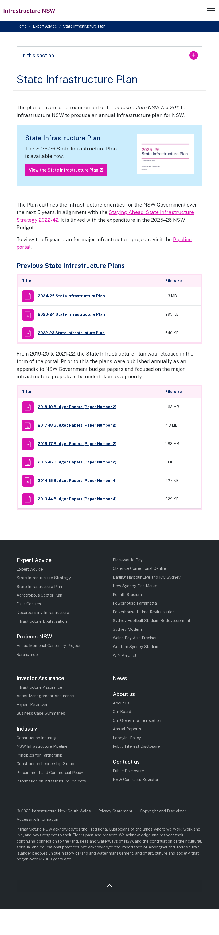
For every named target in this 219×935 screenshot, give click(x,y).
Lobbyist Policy (127, 737)
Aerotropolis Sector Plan (39, 595)
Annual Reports (127, 729)
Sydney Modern (127, 629)
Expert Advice (34, 560)
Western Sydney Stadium (136, 646)
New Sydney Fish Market (136, 585)
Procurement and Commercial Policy (50, 772)
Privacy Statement (115, 811)
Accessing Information (37, 819)
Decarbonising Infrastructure (43, 612)
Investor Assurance (40, 678)
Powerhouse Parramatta (135, 603)
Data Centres (29, 604)
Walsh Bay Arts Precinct (135, 638)
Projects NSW (34, 636)
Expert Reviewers (33, 704)
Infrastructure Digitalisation (42, 621)
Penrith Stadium (127, 594)
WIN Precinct (124, 655)
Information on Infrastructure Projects (51, 781)
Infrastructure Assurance (39, 687)
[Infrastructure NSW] (29, 10)
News (120, 678)
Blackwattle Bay (128, 560)
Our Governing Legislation (137, 720)
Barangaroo (27, 654)
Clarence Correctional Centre (139, 568)
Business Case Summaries (41, 713)
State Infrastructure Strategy (44, 577)
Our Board (122, 711)
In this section (37, 55)
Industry (27, 729)
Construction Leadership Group (45, 763)
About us (124, 694)
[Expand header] (211, 10)
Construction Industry (36, 737)
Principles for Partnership (39, 755)
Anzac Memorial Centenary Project (49, 645)
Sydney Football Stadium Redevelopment (151, 620)
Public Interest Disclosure (136, 746)
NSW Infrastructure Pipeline (42, 746)
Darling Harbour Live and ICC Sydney (147, 577)
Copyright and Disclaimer (163, 811)
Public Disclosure (128, 771)
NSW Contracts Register (135, 779)
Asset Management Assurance (45, 696)
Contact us (126, 762)
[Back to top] (109, 886)
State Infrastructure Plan (39, 586)
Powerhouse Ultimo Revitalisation (144, 612)
